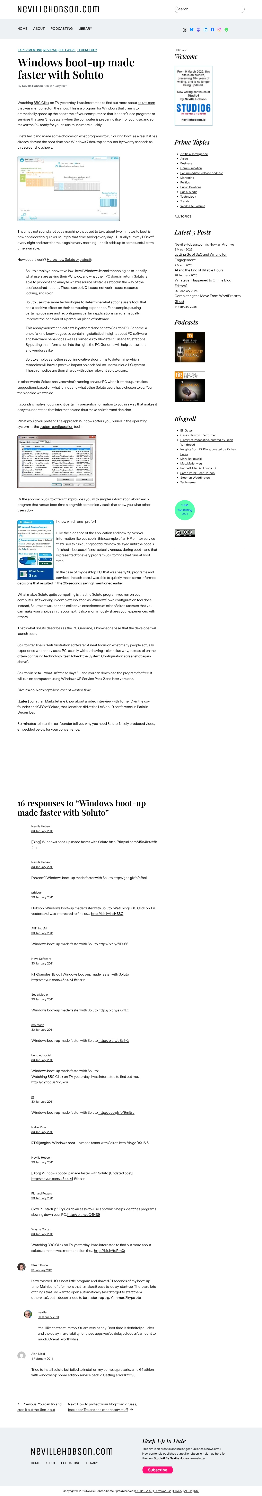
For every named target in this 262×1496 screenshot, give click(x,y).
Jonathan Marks (42, 701)
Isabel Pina (38, 1127)
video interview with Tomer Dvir (112, 701)
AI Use (188, 1491)
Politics (185, 182)
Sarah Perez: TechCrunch (197, 473)
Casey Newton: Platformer (198, 435)
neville (42, 1312)
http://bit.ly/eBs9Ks (113, 1040)
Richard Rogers (41, 1193)
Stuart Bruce (39, 1265)
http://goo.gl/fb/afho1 (130, 878)
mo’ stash (37, 1025)
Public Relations (190, 187)
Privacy (177, 1491)
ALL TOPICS (183, 216)
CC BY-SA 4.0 (143, 1491)
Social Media (188, 192)
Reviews (50, 50)
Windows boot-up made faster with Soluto (76, 68)
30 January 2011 (42, 831)
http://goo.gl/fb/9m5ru (116, 1112)
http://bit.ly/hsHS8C (107, 914)
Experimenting (30, 50)
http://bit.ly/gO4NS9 (83, 1215)
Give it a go (25, 690)
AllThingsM (39, 928)
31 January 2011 (41, 1270)
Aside (184, 159)
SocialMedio (39, 994)
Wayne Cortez (41, 1229)
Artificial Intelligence (194, 154)
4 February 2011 (42, 1359)
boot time (66, 114)
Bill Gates (186, 430)
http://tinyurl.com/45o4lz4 (130, 842)
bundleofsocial (41, 1055)
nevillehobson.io (191, 1453)
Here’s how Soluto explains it (69, 259)
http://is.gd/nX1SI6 (134, 1143)
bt (32, 1097)
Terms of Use (162, 1491)
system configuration (56, 427)
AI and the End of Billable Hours (199, 270)
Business (186, 163)
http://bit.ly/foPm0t (109, 1251)
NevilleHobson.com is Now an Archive (204, 244)
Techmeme (187, 482)
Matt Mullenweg (191, 463)
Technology (87, 50)
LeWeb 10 (106, 707)
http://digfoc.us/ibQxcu (49, 1082)
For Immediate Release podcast (201, 173)
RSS (196, 1491)
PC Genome (82, 628)
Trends (185, 201)
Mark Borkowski (191, 459)
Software (67, 50)
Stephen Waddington (195, 477)
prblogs (36, 892)
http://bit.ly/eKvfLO (113, 1010)
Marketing (187, 178)
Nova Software (41, 959)
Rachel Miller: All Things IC (198, 468)
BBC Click (41, 103)
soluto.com (146, 103)
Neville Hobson (41, 826)
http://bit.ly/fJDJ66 (113, 944)
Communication (191, 168)
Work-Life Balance (192, 206)
